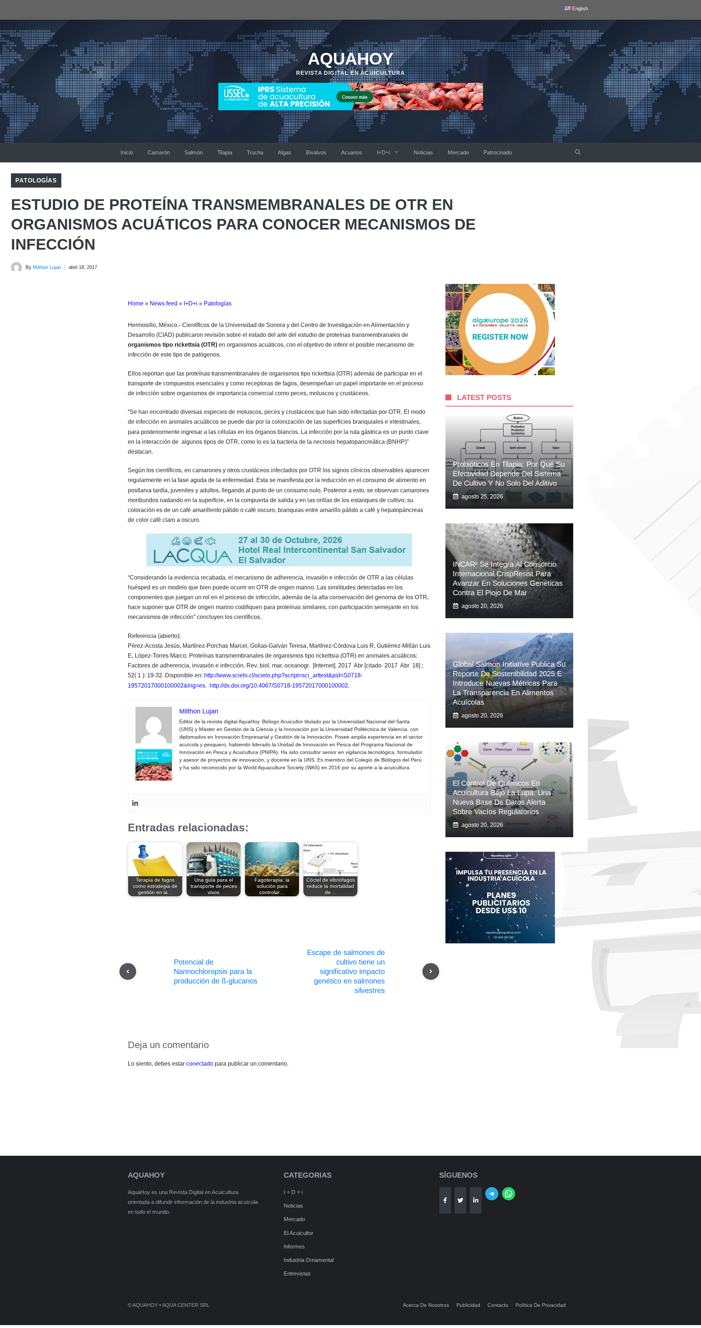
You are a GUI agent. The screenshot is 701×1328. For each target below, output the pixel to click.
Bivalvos (316, 152)
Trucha (255, 152)
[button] (578, 152)
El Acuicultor (298, 1233)
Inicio (126, 152)
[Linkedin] (135, 803)
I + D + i (293, 1192)
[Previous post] (128, 971)
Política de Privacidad (541, 1305)
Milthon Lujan (47, 267)
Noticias (423, 152)
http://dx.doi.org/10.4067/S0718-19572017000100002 (279, 685)
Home (135, 303)
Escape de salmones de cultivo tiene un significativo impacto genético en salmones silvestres (346, 971)
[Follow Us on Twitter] (460, 1200)
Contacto (497, 1305)
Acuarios (351, 152)
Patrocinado (497, 152)
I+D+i (383, 152)
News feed (163, 303)
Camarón (159, 152)
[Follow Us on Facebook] (445, 1200)
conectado (199, 1064)
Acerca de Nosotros (426, 1305)
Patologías (36, 180)
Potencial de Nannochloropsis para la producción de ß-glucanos (215, 971)
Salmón (193, 152)
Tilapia (224, 152)
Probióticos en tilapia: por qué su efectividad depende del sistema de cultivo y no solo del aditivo (509, 473)
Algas (284, 152)
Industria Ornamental (309, 1260)
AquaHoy (351, 58)
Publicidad (468, 1305)
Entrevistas (297, 1273)
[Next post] (431, 971)
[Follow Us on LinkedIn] (476, 1200)
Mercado (458, 152)
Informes (294, 1246)
